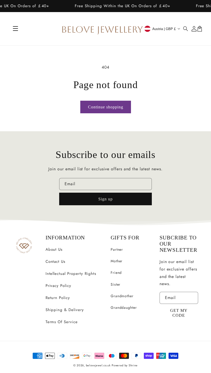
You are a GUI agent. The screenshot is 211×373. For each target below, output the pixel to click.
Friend (116, 272)
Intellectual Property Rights (71, 273)
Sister (116, 284)
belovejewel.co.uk (98, 365)
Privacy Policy (58, 285)
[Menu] (15, 28)
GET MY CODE (179, 313)
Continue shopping (105, 107)
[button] (185, 28)
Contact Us (56, 261)
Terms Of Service (62, 322)
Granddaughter (124, 307)
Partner (117, 249)
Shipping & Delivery (65, 310)
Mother (117, 261)
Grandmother (122, 296)
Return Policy (58, 298)
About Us (54, 249)
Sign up (105, 199)
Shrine (133, 365)
